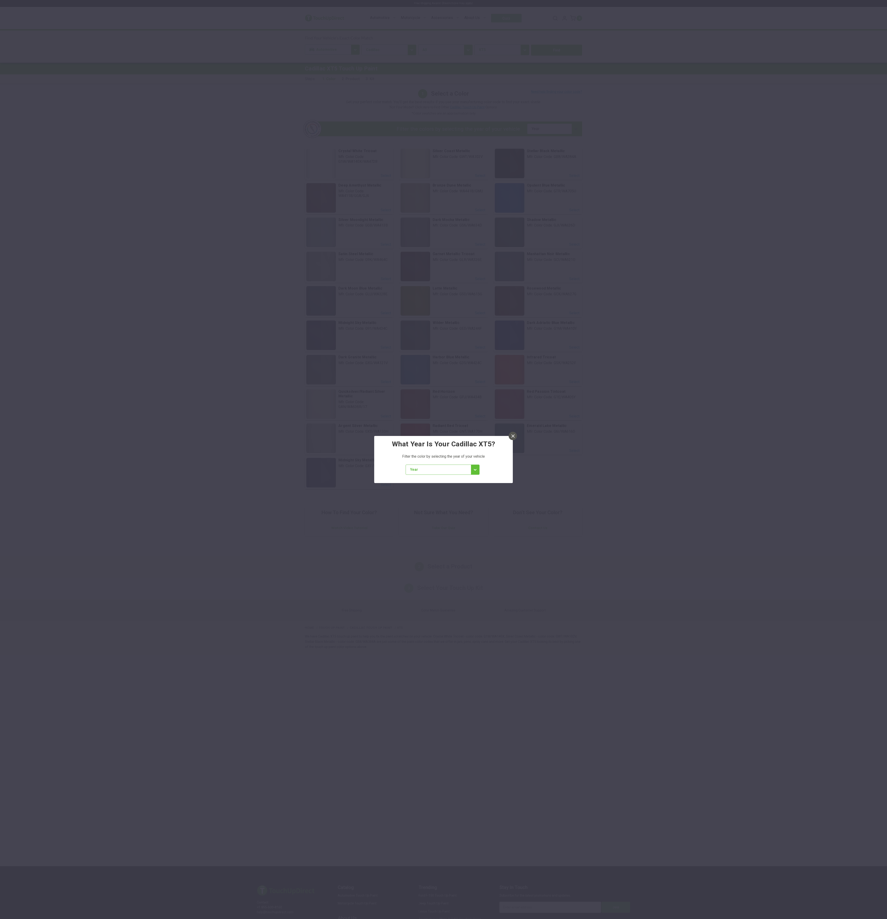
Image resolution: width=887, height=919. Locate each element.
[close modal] (513, 436)
